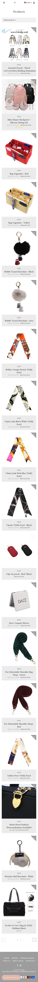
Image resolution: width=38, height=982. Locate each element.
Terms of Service (18, 961)
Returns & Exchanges (27, 958)
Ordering (15, 958)
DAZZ (23, 969)
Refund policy (30, 961)
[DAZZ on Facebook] (17, 965)
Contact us (6, 961)
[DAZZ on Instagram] (20, 965)
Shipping (6, 958)
